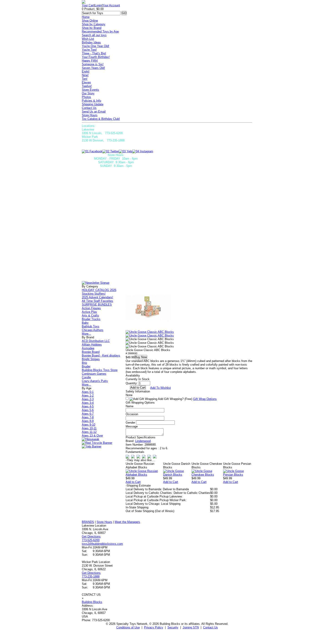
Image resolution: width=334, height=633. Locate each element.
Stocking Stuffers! (94, 293)
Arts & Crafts (90, 315)
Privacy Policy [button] (153, 627)
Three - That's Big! (94, 53)
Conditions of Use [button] (128, 627)
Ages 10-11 (89, 428)
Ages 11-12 (89, 432)
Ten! (84, 78)
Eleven (86, 82)
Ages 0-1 (88, 392)
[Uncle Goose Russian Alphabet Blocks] (144, 474)
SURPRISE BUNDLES (97, 304)
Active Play (89, 312)
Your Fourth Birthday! (96, 57)
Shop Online (90, 20)
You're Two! (89, 49)
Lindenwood (143, 441)
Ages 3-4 (88, 402)
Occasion (132, 414)
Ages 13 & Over (92, 435)
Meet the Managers (127, 522)
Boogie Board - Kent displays (101, 355)
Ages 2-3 (88, 399)
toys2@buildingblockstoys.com (102, 543)
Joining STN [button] (191, 627)
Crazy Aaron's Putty (95, 381)
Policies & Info (91, 100)
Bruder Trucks (91, 319)
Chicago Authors (92, 330)
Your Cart (88, 5)
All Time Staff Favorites (97, 301)
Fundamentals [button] (135, 452)
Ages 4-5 (88, 406)
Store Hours (89, 115)
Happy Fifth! (90, 60)
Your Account (111, 5)
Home (86, 17)
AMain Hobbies (92, 344)
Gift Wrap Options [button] (205, 399)
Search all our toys (94, 35)
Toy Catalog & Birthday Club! (101, 119)
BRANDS (88, 522)
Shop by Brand (91, 28)
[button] (148, 307)
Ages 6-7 (88, 413)
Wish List (88, 38)
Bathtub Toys (90, 326)
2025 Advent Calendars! (97, 297)
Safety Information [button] (138, 391)
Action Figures (91, 308)
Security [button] (172, 627)
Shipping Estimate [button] (138, 485)
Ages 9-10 (88, 424)
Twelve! (87, 86)
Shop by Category (93, 24)
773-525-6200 (91, 540)
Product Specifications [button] (140, 437)
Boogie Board (91, 352)
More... (86, 333)
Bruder (86, 366)
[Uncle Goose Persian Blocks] (237, 474)
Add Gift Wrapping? (174, 399)
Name (129, 406)
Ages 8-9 (88, 421)
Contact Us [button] (210, 627)
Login (98, 5)
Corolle (86, 377)
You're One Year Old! (95, 46)
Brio (84, 362)
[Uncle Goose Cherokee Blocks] (207, 474)
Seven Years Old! (93, 68)
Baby (85, 322)
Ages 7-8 (88, 417)
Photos (86, 97)
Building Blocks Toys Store (99, 370)
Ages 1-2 (88, 395)
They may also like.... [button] (140, 460)
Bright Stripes (91, 359)
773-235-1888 (91, 576)
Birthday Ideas (91, 42)
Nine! (85, 75)
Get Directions (91, 536)
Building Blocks (92, 602)
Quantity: (132, 383)
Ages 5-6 (88, 410)
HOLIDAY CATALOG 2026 (99, 290)
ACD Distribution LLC (96, 341)
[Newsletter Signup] (95, 282)
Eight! (86, 71)
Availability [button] (133, 375)
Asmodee (88, 348)
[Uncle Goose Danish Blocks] (177, 474)
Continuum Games (94, 373)
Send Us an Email (94, 111)
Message (132, 426)
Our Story (88, 93)
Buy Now (141, 357)
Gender (130, 422)
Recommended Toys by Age (100, 31)
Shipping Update (92, 104)
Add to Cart (133, 482)
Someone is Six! (93, 64)
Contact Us (89, 108)
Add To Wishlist (160, 387)
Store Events (90, 89)
